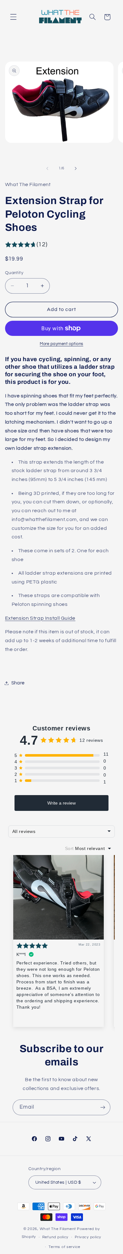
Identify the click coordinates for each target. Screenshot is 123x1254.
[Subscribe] (103, 1107)
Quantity (14, 273)
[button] (13, 17)
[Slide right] (76, 168)
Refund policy (55, 1237)
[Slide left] (47, 168)
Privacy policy (88, 1237)
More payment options (61, 344)
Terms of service (64, 1247)
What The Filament (58, 1229)
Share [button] (18, 683)
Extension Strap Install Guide (40, 618)
